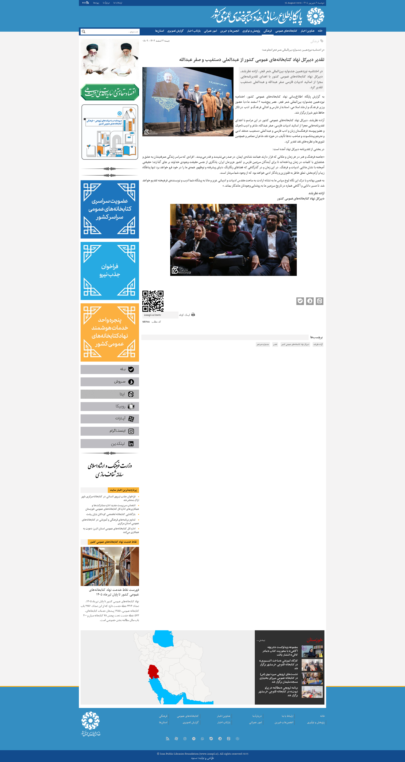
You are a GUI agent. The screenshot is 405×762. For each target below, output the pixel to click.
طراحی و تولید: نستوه (202, 758)
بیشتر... (260, 640)
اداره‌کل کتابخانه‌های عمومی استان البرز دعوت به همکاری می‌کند (111, 530)
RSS (84, 3)
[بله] (211, 739)
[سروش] (220, 739)
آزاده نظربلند (318, 344)
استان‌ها (159, 30)
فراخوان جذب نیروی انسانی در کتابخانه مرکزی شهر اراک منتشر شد (110, 498)
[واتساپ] (202, 739)
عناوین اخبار (308, 30)
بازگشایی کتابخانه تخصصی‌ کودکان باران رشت (110, 514)
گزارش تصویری (175, 30)
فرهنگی (267, 30)
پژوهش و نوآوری (251, 30)
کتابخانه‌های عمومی (286, 30)
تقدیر (275, 344)
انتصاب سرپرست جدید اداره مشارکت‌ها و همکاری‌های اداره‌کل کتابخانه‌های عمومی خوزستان (112, 507)
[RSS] (167, 739)
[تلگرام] (193, 739)
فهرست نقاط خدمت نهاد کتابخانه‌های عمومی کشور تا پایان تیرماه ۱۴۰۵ (114, 592)
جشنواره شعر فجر (263, 344)
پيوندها (96, 3)
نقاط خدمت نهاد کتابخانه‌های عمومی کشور (113, 542)
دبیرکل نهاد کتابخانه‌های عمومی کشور (295, 344)
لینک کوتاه (184, 315)
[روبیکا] (237, 739)
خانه (320, 30)
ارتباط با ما (117, 3)
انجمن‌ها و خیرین (229, 30)
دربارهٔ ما (106, 3)
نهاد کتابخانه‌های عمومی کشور (266, 16)
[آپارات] (176, 739)
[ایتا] (228, 739)
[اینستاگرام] (185, 739)
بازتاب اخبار (194, 30)
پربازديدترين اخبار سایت (123, 490)
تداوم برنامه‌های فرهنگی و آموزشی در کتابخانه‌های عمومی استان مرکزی (110, 522)
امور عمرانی (210, 30)
